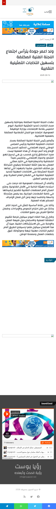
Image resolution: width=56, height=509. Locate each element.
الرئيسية (48, 39)
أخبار (41, 39)
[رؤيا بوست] (28, 11)
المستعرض (41, 45)
